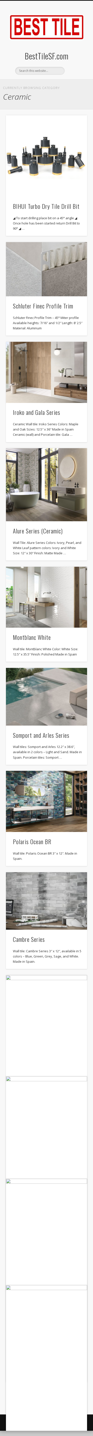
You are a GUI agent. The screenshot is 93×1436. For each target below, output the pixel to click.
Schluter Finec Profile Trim (43, 305)
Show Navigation (75, 44)
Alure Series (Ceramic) (38, 530)
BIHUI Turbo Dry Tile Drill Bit (46, 206)
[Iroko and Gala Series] (46, 372)
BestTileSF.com (46, 56)
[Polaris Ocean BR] (46, 801)
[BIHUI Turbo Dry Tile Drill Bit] (46, 156)
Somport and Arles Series (41, 735)
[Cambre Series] (46, 901)
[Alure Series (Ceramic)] (46, 484)
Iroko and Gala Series (36, 412)
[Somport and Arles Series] (46, 697)
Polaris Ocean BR (32, 841)
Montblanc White (32, 637)
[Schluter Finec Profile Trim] (46, 269)
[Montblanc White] (46, 597)
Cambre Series (29, 939)
